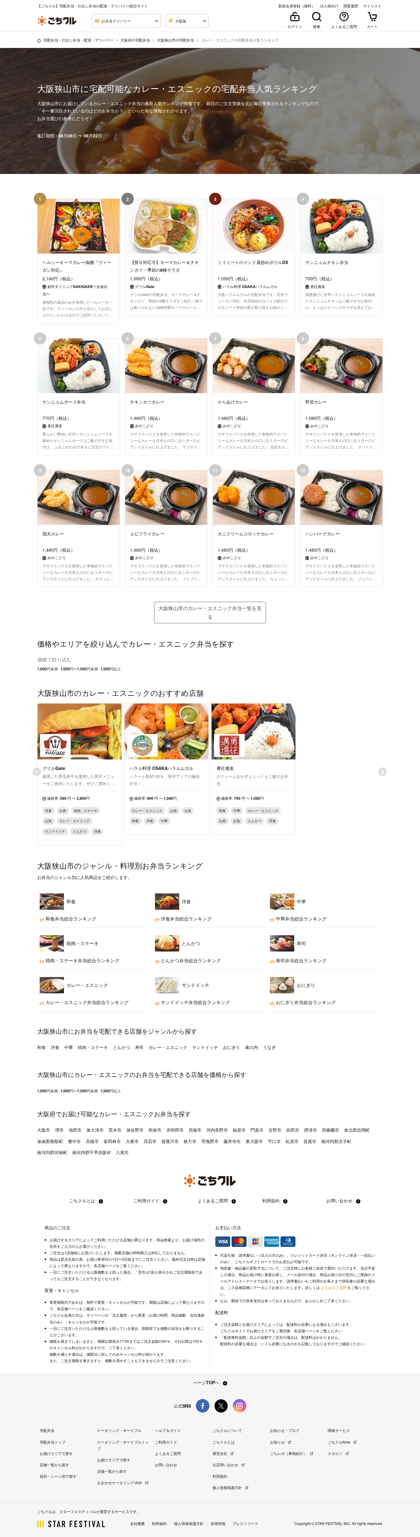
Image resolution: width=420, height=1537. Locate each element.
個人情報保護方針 (227, 1487)
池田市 (75, 1130)
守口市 (274, 1141)
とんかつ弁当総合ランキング (190, 960)
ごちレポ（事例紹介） (289, 1453)
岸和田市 (175, 1130)
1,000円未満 (47, 669)
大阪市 (43, 1130)
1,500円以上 (110, 669)
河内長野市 (217, 1130)
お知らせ (278, 1441)
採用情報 (218, 1523)
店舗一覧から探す (54, 1464)
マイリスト (372, 6)
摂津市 (310, 1130)
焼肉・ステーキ (93, 1047)
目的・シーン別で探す (58, 1476)
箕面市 (309, 1141)
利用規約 (271, 1200)
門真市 (257, 1130)
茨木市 (115, 1130)
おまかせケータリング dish (120, 1482)
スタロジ (335, 1453)
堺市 (59, 1130)
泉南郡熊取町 (50, 1141)
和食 (41, 1047)
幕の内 (251, 1047)
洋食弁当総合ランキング (186, 918)
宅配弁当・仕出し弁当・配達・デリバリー (78, 39)
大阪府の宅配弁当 (135, 39)
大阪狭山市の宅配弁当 (175, 39)
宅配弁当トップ (52, 1441)
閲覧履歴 (350, 6)
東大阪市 (254, 1141)
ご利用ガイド (146, 1200)
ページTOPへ (206, 1382)
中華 (68, 1047)
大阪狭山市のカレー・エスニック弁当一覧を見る (210, 612)
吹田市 (292, 1130)
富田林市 (112, 1141)
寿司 (139, 1047)
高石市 (150, 1141)
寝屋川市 (170, 1141)
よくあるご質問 (213, 1200)
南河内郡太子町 (336, 1141)
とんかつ (121, 1047)
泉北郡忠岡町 (357, 1130)
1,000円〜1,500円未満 (79, 669)
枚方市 (190, 1141)
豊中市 (74, 1141)
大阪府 (46, 1113)
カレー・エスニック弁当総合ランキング (86, 1002)
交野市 (274, 1130)
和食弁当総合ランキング (70, 918)
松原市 (292, 1141)
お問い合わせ (340, 1200)
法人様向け (329, 6)
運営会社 (220, 1453)
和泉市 (155, 1130)
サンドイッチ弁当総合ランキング (195, 1002)
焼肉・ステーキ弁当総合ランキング (81, 960)
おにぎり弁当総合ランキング (305, 1002)
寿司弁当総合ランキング (301, 960)
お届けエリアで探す (56, 1453)
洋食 (55, 1047)
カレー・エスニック (168, 1047)
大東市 (132, 1141)
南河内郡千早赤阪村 (91, 1152)
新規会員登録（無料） (296, 6)
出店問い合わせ (225, 1464)
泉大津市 (95, 1130)
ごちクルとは (82, 1200)
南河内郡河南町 (52, 1152)
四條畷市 (330, 1130)
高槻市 (92, 1141)
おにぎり (231, 1047)
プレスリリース (245, 1523)
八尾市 (122, 1152)
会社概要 (137, 1523)
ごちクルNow (339, 1441)
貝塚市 (194, 1130)
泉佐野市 (135, 1130)
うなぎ (269, 1047)
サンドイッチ (205, 1047)
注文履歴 (119, 1315)
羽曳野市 (210, 1141)
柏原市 (239, 1130)
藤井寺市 (232, 1141)
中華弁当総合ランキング (301, 918)
